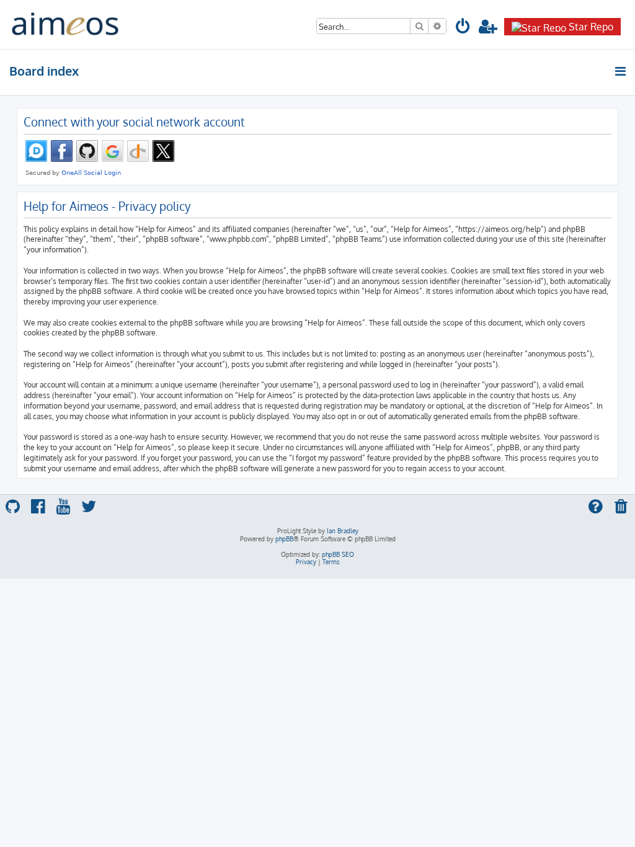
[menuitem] (463, 28)
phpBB (284, 539)
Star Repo (591, 26)
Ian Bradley (342, 530)
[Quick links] (621, 71)
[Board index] (65, 24)
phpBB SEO (338, 554)
